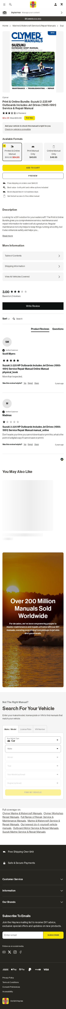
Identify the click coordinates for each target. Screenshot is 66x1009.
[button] (33, 113)
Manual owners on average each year (33, 19)
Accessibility (7, 992)
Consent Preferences (11, 987)
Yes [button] (25, 383)
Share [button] (36, 383)
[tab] (40, 329)
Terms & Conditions (10, 982)
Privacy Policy (8, 978)
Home (5, 25)
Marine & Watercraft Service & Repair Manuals (34, 25)
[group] (33, 292)
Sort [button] (5, 318)
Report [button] (30, 383)
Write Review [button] (33, 306)
